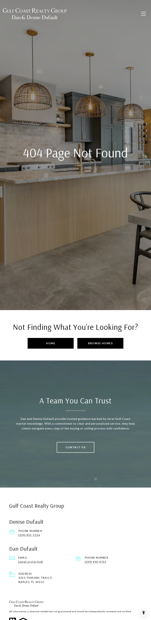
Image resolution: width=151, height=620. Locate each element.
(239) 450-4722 (95, 561)
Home (50, 343)
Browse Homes (100, 343)
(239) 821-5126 (29, 535)
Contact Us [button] (75, 447)
